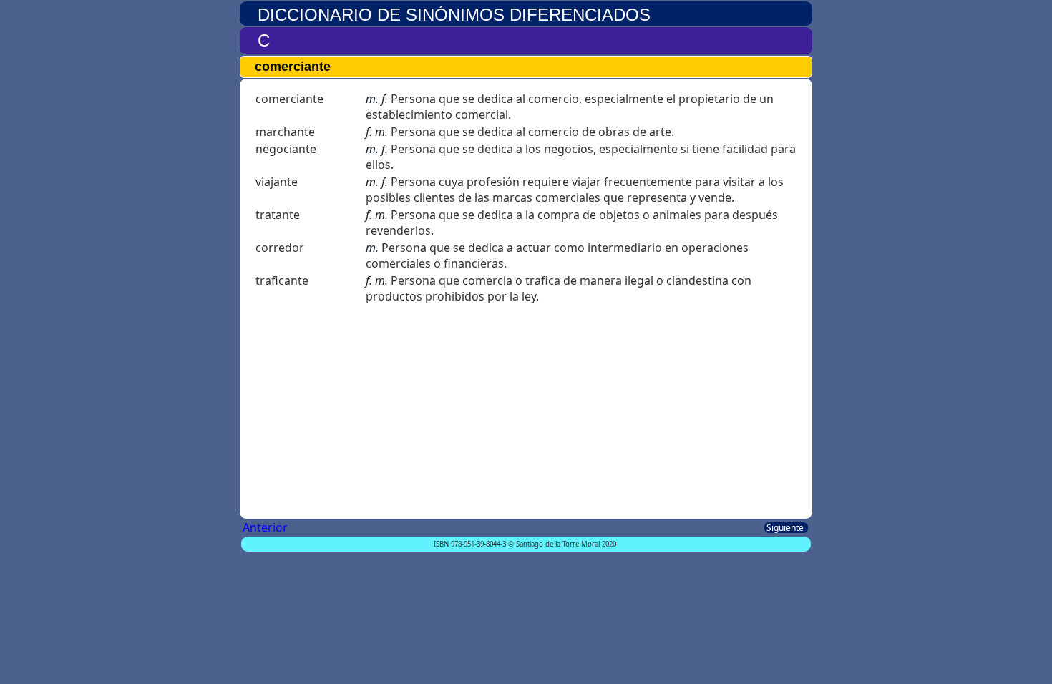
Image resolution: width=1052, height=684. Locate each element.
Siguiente (786, 527)
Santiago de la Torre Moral (558, 544)
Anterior (266, 527)
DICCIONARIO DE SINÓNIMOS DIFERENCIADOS (454, 14)
